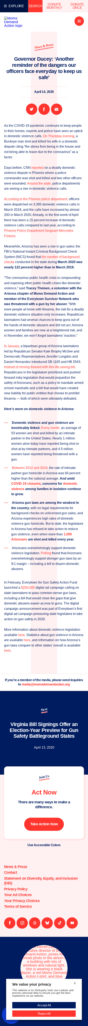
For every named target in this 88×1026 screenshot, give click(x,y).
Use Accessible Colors (44, 845)
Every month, (50, 428)
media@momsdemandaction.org (46, 684)
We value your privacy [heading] (31, 984)
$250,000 (28, 587)
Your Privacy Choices (21, 901)
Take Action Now (44, 824)
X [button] (75, 983)
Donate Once (77, 6)
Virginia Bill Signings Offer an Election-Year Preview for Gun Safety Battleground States (44, 730)
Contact (10, 872)
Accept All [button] (44, 1005)
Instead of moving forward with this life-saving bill (39, 367)
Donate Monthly (54, 6)
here (21, 635)
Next (43, 709)
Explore (16, 6)
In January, (12, 346)
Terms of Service (18, 906)
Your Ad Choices (18, 895)
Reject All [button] (44, 1013)
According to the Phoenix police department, (36, 199)
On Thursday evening (58, 136)
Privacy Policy (15, 889)
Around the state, (39, 183)
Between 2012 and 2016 (29, 468)
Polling (46, 553)
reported (38, 167)
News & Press (44, 46)
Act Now (44, 792)
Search (35, 6)
